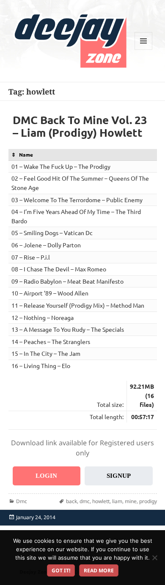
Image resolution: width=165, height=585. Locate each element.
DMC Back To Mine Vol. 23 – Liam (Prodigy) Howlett (80, 126)
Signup (119, 475)
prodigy (148, 501)
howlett (101, 501)
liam (117, 501)
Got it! (61, 570)
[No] (154, 557)
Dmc (21, 501)
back (71, 501)
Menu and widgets (143, 49)
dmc (85, 501)
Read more (99, 570)
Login (46, 475)
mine (131, 501)
